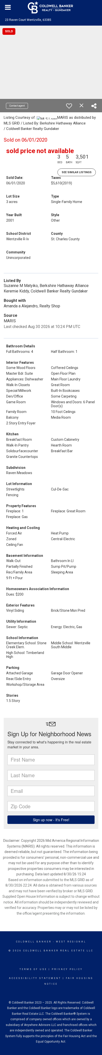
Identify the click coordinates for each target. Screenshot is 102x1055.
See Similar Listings (77, 172)
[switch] (69, 106)
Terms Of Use (33, 969)
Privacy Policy (67, 969)
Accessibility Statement (35, 978)
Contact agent (17, 105)
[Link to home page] (51, 7)
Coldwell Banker (33, 941)
